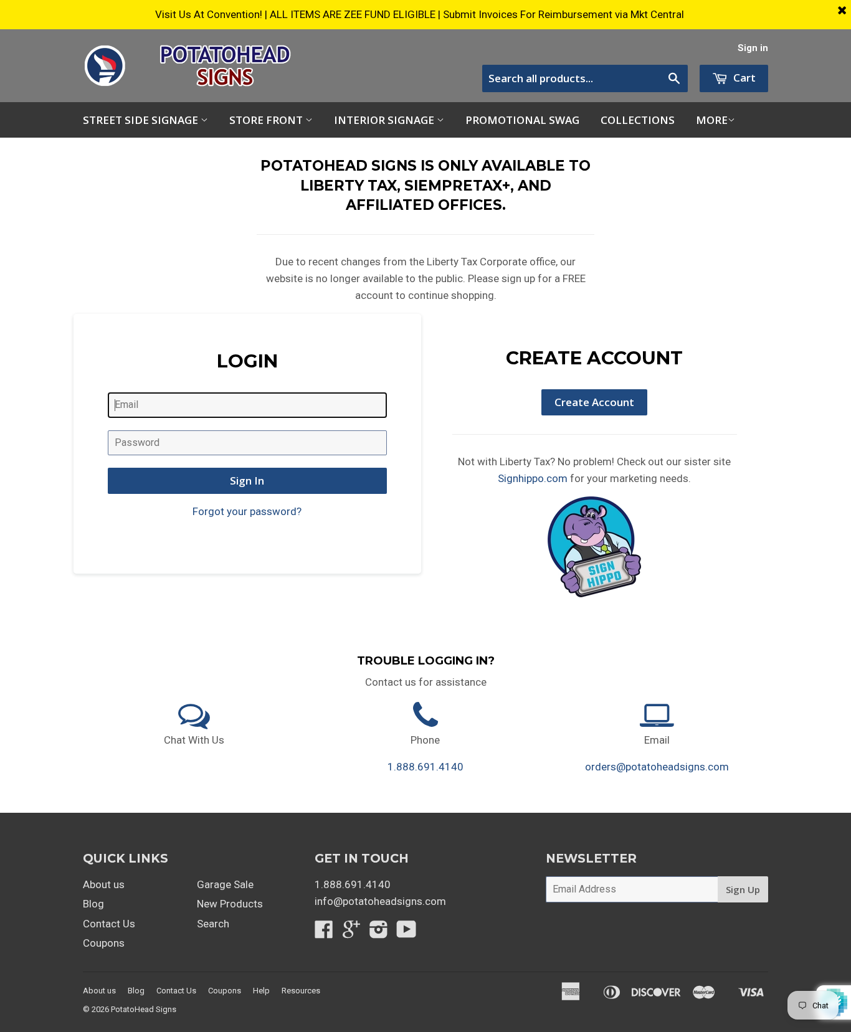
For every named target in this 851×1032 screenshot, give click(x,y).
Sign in (753, 48)
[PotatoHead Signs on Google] (351, 933)
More (712, 120)
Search (213, 923)
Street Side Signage (142, 120)
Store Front (267, 120)
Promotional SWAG (522, 120)
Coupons (104, 943)
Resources (301, 990)
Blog (93, 903)
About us (104, 884)
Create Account (594, 402)
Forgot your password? (247, 511)
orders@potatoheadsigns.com (657, 766)
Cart (743, 77)
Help (261, 990)
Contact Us (109, 923)
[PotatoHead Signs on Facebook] (324, 933)
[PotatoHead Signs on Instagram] (378, 933)
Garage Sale (225, 884)
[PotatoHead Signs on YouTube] (406, 933)
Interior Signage (385, 120)
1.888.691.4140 (425, 766)
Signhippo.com (533, 478)
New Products (230, 903)
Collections (638, 120)
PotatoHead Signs (143, 1009)
